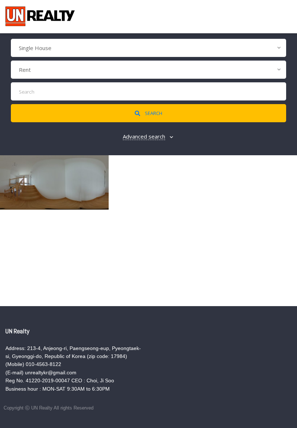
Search (153, 113)
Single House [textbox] (35, 48)
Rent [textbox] (25, 69)
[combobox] (148, 48)
